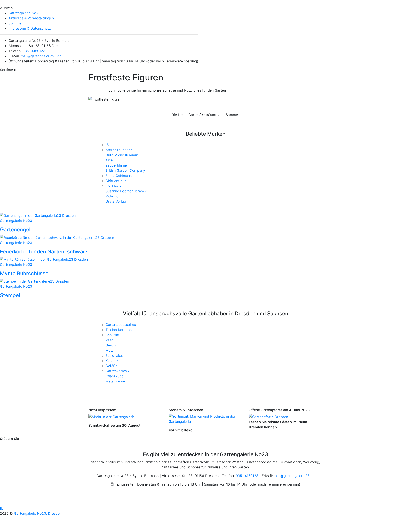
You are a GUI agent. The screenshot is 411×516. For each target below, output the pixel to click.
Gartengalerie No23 (25, 13)
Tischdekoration (119, 330)
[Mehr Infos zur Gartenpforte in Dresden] (268, 416)
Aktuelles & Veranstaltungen (31, 18)
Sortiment (17, 23)
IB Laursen (114, 145)
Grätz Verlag (116, 201)
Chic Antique (116, 181)
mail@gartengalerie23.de (41, 56)
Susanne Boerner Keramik (126, 191)
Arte (109, 160)
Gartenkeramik (118, 371)
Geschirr (112, 345)
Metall (110, 350)
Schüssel (113, 335)
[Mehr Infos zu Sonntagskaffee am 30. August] (111, 416)
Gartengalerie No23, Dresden (37, 513)
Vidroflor (113, 196)
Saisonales (114, 355)
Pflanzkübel (115, 376)
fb (1, 508)
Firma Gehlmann (119, 175)
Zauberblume (116, 165)
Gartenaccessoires (121, 324)
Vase (109, 340)
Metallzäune (115, 381)
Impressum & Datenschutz (30, 28)
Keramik (112, 360)
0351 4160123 (33, 51)
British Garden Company (125, 170)
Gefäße (111, 366)
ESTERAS (113, 186)
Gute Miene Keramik (122, 155)
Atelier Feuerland (119, 150)
